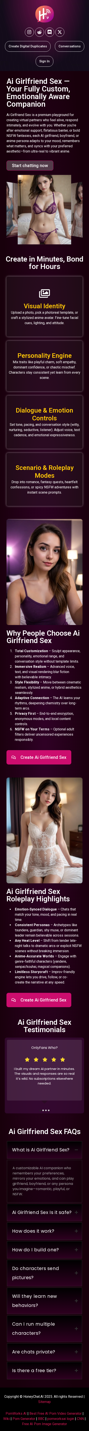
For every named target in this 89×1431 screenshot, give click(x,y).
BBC (41, 1419)
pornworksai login (60, 1419)
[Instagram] (29, 32)
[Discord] (49, 32)
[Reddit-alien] (39, 32)
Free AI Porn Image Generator (44, 1424)
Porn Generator (24, 1419)
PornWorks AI (16, 1413)
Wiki (6, 1419)
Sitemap (44, 1402)
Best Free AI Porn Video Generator (55, 1413)
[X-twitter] (59, 32)
